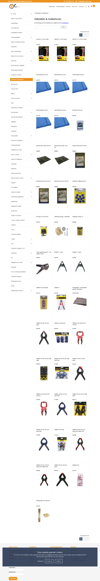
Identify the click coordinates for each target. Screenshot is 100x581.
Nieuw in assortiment (16, 18)
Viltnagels (13, 267)
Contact (81, 6)
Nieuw (68, 6)
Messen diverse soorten (17, 178)
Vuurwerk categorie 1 (16, 276)
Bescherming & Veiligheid (17, 65)
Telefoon (13, 225)
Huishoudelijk (14, 135)
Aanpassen (40, 561)
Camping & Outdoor (16, 75)
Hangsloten (14, 126)
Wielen (12, 286)
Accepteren (49, 561)
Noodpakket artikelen (16, 32)
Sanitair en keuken (15, 192)
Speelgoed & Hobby (16, 206)
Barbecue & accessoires (17, 56)
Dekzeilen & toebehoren (17, 79)
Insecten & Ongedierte (17, 140)
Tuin (12, 243)
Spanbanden (65, 23)
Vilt (12, 257)
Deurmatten (14, 84)
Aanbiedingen (60, 6)
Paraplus (13, 182)
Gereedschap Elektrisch (17, 117)
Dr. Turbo (13, 14)
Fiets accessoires (15, 98)
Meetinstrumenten (16, 173)
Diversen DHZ (14, 89)
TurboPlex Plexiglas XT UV (18, 248)
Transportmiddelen (16, 234)
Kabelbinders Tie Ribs (16, 150)
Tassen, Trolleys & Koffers (18, 220)
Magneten (13, 168)
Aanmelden (13, 578)
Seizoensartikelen (15, 37)
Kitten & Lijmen (15, 154)
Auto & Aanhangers (16, 51)
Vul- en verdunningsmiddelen (18, 272)
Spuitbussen (14, 211)
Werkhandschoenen (16, 281)
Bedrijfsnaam (12, 572)
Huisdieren (13, 131)
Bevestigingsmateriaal (17, 70)
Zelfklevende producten (17, 290)
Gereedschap (14, 112)
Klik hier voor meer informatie (56, 556)
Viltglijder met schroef (16, 262)
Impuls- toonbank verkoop (18, 42)
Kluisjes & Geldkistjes (16, 159)
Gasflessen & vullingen (17, 107)
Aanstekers (14, 46)
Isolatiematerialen (15, 145)
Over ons (74, 6)
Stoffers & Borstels (16, 215)
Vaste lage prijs (15, 28)
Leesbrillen (13, 164)
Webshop (52, 6)
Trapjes (13, 239)
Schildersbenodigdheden (17, 196)
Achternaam (12, 567)
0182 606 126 (70, 1)
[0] (91, 7)
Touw (12, 229)
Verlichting (13, 253)
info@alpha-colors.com (84, 1)
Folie (12, 103)
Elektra (13, 93)
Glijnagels (13, 121)
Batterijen (13, 60)
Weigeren (58, 561)
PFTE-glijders (14, 187)
